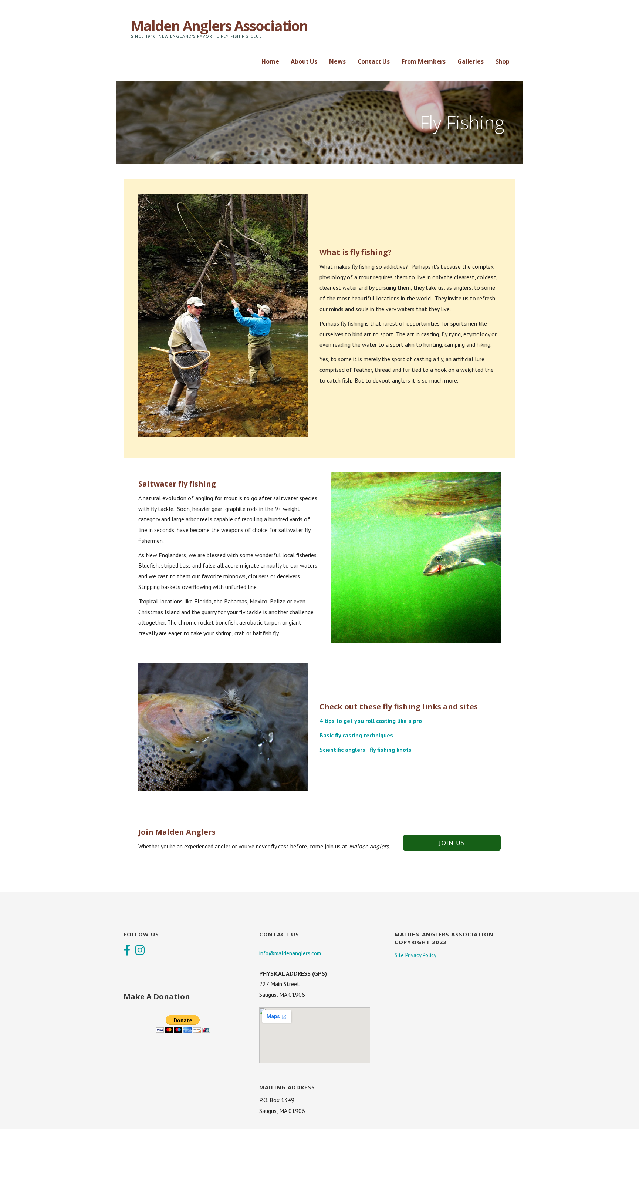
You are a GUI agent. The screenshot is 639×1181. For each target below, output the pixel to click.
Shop (503, 61)
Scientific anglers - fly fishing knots (366, 749)
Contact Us (374, 61)
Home (270, 61)
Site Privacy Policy (415, 955)
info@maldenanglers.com (290, 953)
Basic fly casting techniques (356, 735)
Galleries (470, 61)
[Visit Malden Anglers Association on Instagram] (140, 951)
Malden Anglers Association (219, 25)
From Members (424, 61)
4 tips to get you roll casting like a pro (371, 720)
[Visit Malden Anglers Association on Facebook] (127, 951)
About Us (304, 61)
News (337, 61)
